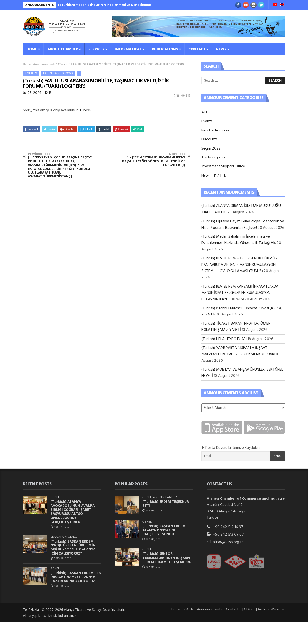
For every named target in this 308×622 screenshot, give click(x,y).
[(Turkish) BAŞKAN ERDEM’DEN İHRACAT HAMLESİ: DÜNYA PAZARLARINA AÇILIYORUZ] (35, 576)
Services (96, 49)
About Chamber (62, 49)
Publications (165, 49)
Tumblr (105, 129)
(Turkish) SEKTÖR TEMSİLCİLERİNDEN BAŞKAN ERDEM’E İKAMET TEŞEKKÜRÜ (166, 557)
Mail (139, 129)
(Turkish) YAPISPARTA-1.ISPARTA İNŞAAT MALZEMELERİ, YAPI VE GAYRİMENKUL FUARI (238, 351)
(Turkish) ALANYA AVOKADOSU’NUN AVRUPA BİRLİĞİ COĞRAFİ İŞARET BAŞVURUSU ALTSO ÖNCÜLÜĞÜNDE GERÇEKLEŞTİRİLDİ (73, 511)
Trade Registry (213, 157)
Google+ (70, 129)
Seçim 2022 (211, 148)
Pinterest (123, 129)
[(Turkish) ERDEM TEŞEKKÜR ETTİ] (127, 505)
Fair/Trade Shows (58, 73)
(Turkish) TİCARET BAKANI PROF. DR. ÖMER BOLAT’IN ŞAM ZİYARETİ (235, 327)
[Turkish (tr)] (275, 5)
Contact (196, 49)
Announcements (44, 64)
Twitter (51, 129)
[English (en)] (282, 5)
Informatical (128, 49)
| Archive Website (270, 609)
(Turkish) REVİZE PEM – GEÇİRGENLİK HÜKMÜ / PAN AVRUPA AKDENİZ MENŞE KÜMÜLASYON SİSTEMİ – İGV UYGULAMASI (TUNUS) (239, 264)
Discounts (209, 139)
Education (59, 536)
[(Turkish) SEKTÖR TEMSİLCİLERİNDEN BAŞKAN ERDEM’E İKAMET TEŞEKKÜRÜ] (127, 557)
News (221, 49)
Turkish (85, 110)
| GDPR (247, 609)
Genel (55, 497)
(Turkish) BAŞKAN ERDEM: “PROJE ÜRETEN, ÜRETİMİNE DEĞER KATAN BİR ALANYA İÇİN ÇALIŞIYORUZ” (74, 547)
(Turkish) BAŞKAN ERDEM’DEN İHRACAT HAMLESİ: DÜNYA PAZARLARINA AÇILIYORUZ (76, 576)
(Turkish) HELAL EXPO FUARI (224, 339)
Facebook (32, 129)
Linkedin (88, 129)
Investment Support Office (223, 166)
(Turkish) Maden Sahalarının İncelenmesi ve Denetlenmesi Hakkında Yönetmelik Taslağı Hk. (124, 4)
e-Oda (188, 609)
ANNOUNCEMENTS (39, 5)
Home (31, 49)
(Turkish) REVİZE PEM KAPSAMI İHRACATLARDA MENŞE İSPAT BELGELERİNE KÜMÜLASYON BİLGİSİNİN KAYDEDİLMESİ (239, 292)
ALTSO (206, 112)
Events (31, 73)
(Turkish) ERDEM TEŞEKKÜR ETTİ (165, 503)
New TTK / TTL (213, 175)
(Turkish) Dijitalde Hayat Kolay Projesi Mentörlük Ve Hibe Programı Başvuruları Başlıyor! (242, 224)
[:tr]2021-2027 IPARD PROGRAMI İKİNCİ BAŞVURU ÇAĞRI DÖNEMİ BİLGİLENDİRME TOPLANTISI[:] (153, 159)
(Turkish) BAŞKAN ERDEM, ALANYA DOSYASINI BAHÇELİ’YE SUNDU (164, 530)
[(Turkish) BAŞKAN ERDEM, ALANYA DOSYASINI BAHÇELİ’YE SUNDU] (127, 529)
